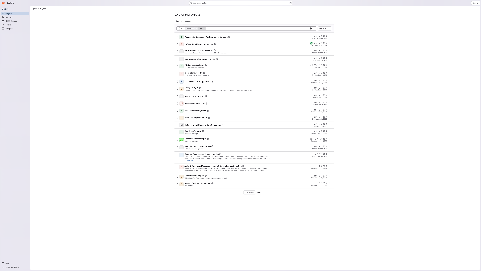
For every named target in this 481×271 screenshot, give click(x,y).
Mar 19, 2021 (322, 156)
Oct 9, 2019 (323, 97)
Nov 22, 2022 (322, 126)
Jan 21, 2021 (322, 105)
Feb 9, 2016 (322, 75)
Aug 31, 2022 (322, 178)
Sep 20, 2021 (322, 60)
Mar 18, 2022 (322, 112)
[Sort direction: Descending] (330, 28)
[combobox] (323, 28)
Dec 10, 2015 (322, 133)
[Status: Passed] (311, 43)
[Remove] (204, 28)
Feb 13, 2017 (322, 185)
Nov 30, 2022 (322, 45)
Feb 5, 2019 (322, 90)
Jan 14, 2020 (322, 83)
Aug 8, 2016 (322, 67)
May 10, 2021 (322, 53)
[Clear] (310, 28)
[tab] (178, 21)
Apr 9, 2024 (322, 119)
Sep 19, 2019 (322, 168)
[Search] (315, 28)
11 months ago (321, 38)
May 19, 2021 (322, 149)
